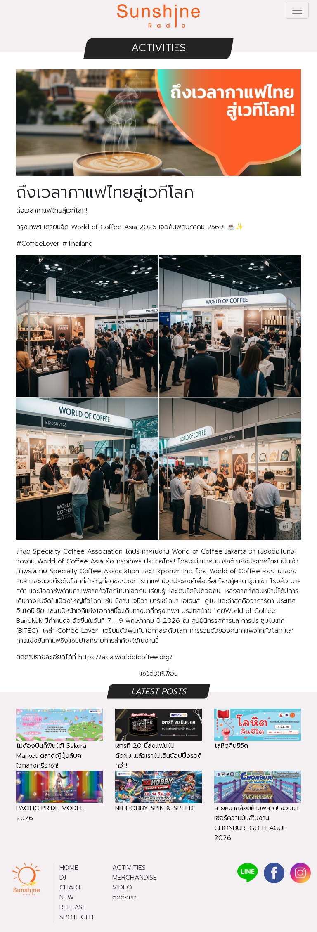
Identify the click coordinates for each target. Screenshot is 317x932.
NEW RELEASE (72, 902)
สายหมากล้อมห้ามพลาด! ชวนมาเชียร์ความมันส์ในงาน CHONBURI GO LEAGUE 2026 (256, 823)
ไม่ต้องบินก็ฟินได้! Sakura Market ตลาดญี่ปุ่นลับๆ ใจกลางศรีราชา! (51, 756)
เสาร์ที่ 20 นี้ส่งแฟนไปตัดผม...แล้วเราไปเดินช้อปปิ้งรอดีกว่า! (158, 756)
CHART (70, 887)
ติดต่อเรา (124, 897)
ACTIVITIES (158, 48)
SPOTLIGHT (77, 917)
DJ (62, 877)
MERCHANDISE (134, 877)
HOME (68, 868)
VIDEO (122, 887)
